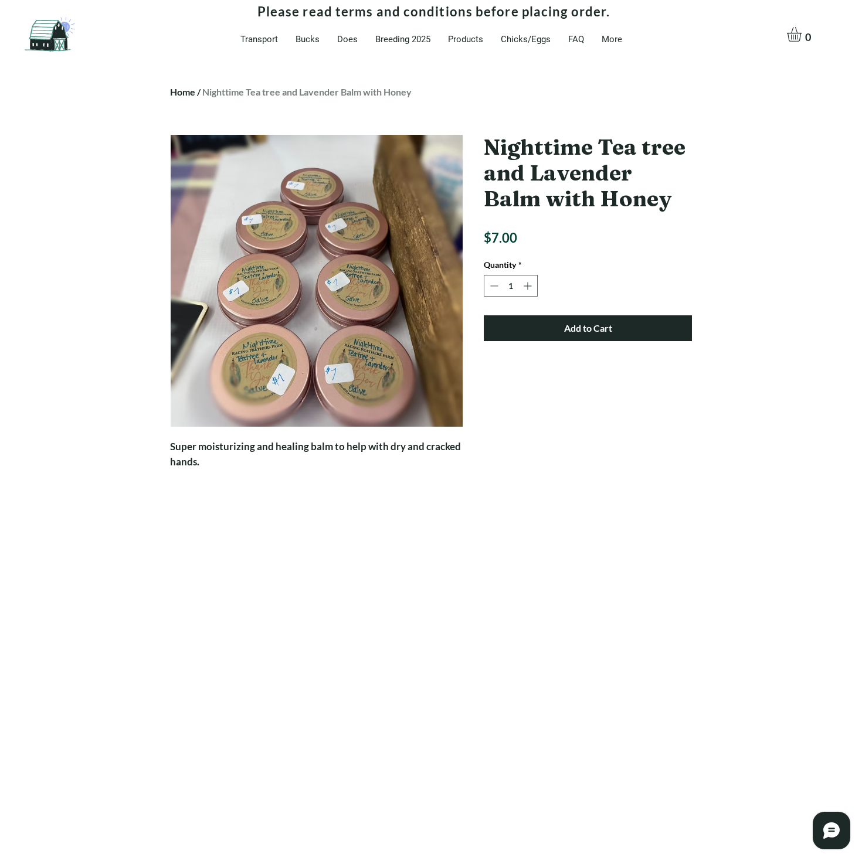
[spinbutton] (510, 285)
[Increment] (528, 285)
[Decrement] (493, 285)
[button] (803, 34)
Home (182, 91)
